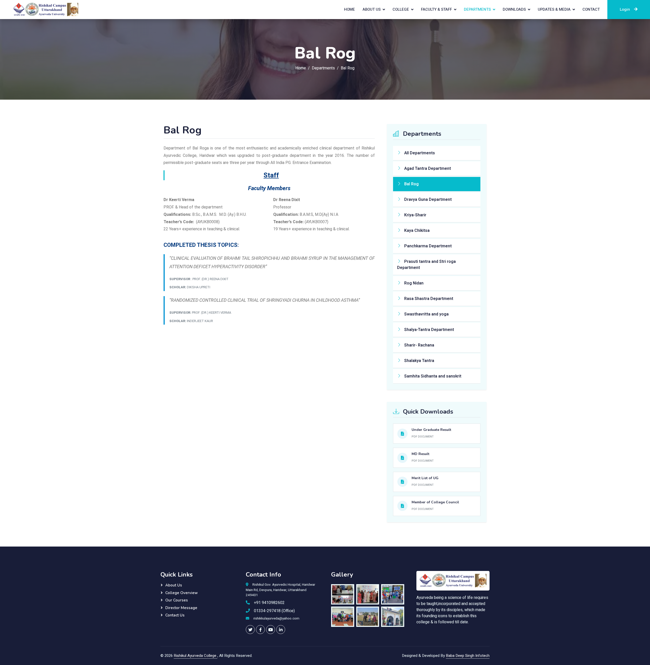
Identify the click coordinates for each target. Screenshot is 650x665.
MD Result (420, 453)
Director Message (181, 607)
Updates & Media (554, 9)
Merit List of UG (425, 478)
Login (625, 9)
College (401, 9)
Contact (591, 9)
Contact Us (175, 615)
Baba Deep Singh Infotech (468, 655)
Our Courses (176, 600)
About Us (372, 9)
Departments (477, 9)
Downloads (514, 9)
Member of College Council (435, 502)
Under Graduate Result (431, 429)
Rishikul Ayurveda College (195, 655)
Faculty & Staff (436, 9)
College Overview (181, 592)
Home (349, 9)
